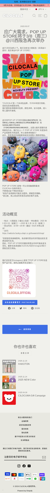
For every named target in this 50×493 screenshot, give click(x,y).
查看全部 (25, 353)
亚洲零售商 (25, 440)
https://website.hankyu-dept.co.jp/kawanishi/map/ (23, 233)
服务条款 (25, 429)
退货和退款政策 (25, 425)
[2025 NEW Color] (9, 382)
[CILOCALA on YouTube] (29, 465)
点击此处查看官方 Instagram (20, 302)
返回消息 (26, 329)
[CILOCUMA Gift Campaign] (9, 398)
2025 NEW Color (27, 380)
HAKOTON (24, 364)
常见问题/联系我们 (25, 417)
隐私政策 (25, 433)
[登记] (44, 457)
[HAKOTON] (9, 366)
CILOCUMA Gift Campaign (32, 395)
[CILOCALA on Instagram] (18, 465)
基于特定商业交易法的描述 (25, 437)
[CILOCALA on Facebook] (24, 465)
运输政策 (25, 421)
